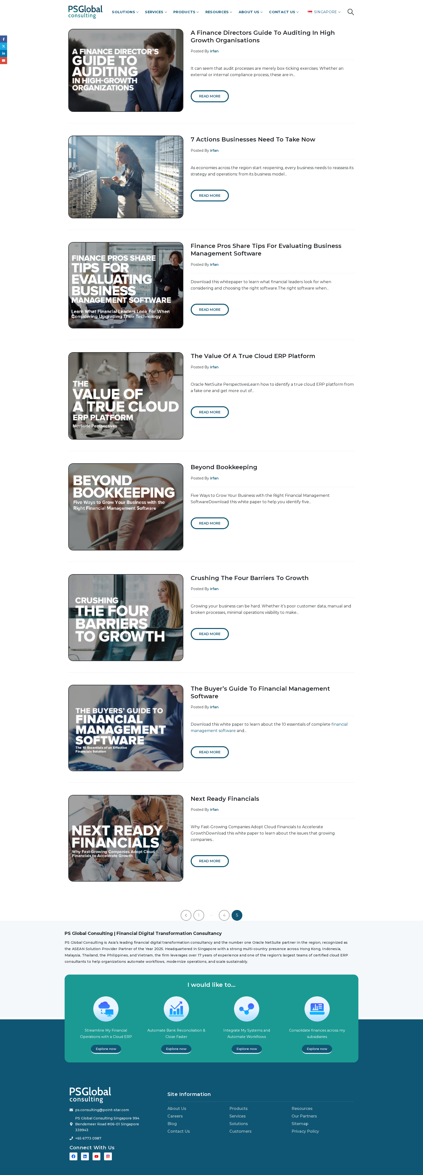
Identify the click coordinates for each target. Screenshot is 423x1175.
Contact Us (282, 12)
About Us (249, 12)
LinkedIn (3, 53)
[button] (351, 12)
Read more (210, 96)
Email (3, 60)
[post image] (125, 70)
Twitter (3, 46)
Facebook (3, 39)
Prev (186, 915)
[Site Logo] (85, 12)
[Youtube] (96, 1156)
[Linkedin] (85, 1156)
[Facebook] (73, 1156)
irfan (214, 51)
